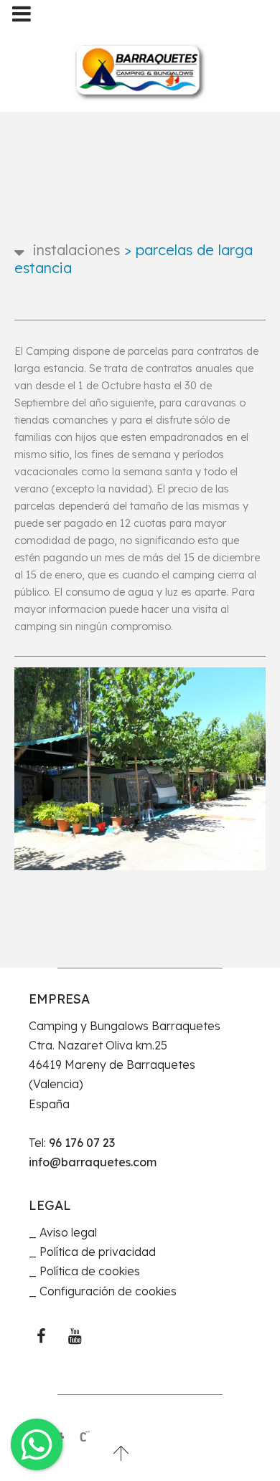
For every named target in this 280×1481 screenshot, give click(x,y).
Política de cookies (89, 1271)
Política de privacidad (97, 1251)
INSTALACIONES (76, 250)
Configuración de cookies (108, 1291)
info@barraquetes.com (93, 1162)
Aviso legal (68, 1232)
